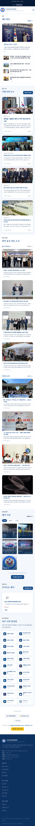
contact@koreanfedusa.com (12, 755)
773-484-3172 (8, 752)
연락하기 (4, 804)
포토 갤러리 (4, 793)
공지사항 (4, 784)
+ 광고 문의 (17, 720)
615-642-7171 (28, 725)
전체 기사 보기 (28, 92)
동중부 (10, 520)
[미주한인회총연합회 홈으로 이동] (2, 10)
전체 (4, 520)
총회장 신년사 (5, 766)
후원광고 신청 (5, 807)
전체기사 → (30, 246)
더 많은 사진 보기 (17, 577)
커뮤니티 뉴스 (5, 790)
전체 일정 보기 (28, 588)
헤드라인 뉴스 (5, 787)
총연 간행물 (4, 775)
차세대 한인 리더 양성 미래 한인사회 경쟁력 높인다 (17, 155)
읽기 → (29, 131)
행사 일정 (4, 796)
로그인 (13, 4)
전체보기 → (30, 21)
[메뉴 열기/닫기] (33, 10)
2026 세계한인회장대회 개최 (12, 602)
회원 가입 (4, 810)
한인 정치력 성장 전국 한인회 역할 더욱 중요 (15, 188)
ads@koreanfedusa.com (17, 725)
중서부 (17, 520)
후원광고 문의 (19, 4)
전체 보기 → (30, 516)
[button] (9, 530)
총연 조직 (4, 772)
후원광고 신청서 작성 (17, 729)
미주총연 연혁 (5, 769)
